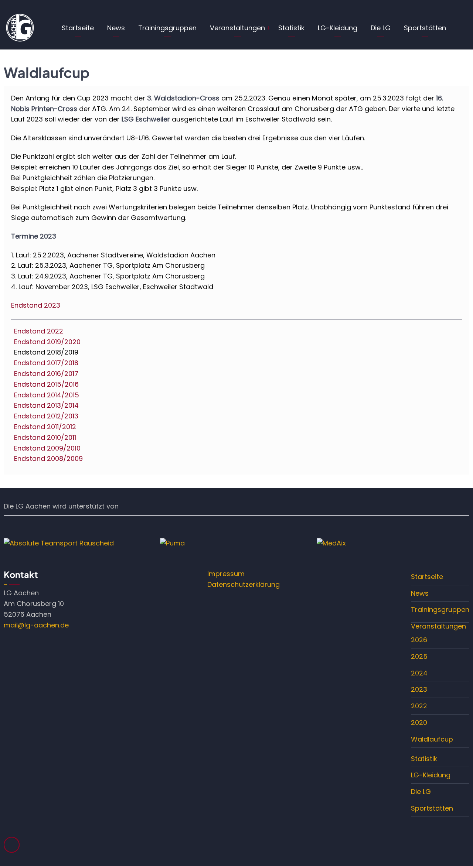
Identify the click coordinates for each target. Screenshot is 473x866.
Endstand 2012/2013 (46, 416)
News (116, 27)
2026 (419, 639)
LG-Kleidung (337, 27)
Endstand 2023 (35, 305)
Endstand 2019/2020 (47, 341)
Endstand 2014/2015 (46, 395)
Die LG (381, 27)
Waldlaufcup (432, 739)
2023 (419, 689)
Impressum (226, 573)
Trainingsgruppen (167, 27)
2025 (419, 656)
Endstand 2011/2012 (45, 426)
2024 (419, 673)
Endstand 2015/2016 (46, 384)
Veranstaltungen (237, 27)
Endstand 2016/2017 (46, 373)
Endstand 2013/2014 (46, 405)
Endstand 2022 (38, 331)
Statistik (291, 27)
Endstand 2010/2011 (45, 437)
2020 (419, 722)
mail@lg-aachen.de (36, 625)
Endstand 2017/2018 (46, 362)
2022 (419, 706)
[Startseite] (19, 27)
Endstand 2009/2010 (47, 448)
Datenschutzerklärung (243, 584)
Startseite (78, 27)
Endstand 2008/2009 (48, 458)
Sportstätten (425, 27)
